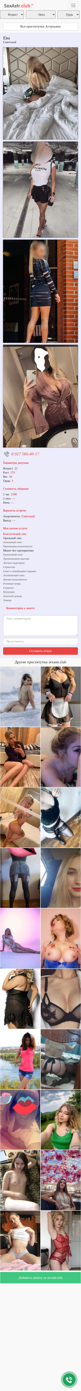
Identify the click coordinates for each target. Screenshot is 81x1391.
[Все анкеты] (18, 5)
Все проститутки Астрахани (40, 26)
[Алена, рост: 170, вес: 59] (40, 93)
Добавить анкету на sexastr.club (40, 1277)
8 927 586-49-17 (25, 454)
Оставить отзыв (40, 651)
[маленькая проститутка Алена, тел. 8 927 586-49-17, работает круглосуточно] (40, 396)
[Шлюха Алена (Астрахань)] (40, 190)
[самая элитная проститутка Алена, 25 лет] (40, 291)
